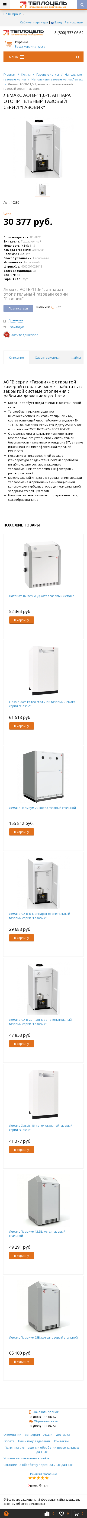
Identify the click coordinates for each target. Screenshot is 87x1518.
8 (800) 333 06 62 (69, 32)
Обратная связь (46, 1421)
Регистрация (74, 22)
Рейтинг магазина (43, 1474)
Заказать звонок (46, 1412)
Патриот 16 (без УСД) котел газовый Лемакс (41, 596)
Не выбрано (12, 14)
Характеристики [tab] (47, 357)
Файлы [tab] (76, 357)
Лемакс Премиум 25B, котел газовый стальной (43, 1337)
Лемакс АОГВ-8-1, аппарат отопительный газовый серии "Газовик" (39, 916)
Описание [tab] (16, 357)
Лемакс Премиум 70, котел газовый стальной (42, 808)
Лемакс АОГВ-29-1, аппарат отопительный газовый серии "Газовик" (40, 1021)
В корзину (21, 620)
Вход (58, 22)
